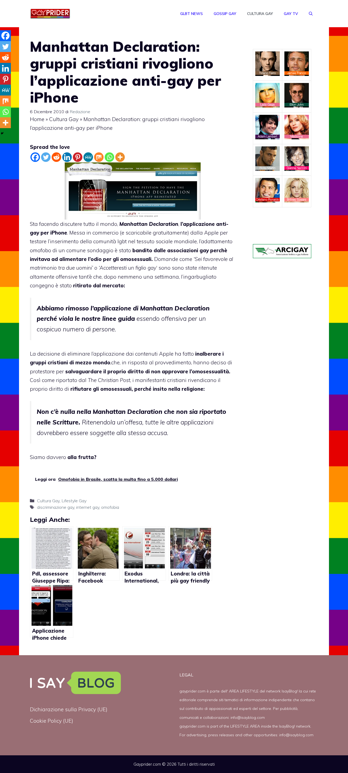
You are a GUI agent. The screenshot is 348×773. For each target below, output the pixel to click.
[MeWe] (88, 157)
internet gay (87, 507)
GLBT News (191, 13)
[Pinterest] (77, 157)
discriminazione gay (55, 507)
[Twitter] (46, 157)
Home (37, 119)
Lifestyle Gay (73, 500)
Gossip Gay (225, 13)
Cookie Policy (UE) (51, 720)
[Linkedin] (67, 157)
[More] (120, 157)
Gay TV (291, 13)
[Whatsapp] (109, 157)
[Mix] (99, 157)
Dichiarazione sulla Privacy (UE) (68, 709)
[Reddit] (56, 157)
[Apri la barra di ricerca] (310, 13)
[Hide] (2, 133)
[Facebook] (35, 157)
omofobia (110, 507)
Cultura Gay (260, 13)
